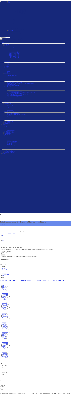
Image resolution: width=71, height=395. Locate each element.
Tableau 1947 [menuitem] (9, 146)
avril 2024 (4, 312)
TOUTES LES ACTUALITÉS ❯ (5, 376)
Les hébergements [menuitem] (8, 123)
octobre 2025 (4, 295)
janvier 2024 (4, 314)
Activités (4, 268)
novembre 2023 (5, 316)
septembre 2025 (5, 296)
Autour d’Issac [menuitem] (7, 134)
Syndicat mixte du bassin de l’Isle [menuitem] (13, 96)
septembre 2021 (5, 345)
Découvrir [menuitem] (4, 124)
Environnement (5, 272)
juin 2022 (4, 335)
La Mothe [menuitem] (8, 140)
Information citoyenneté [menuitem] (15, 32)
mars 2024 (4, 313)
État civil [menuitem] (12, 23)
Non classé (4, 273)
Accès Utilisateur (66, 393)
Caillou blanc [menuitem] (9, 108)
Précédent (3, 235)
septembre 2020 (5, 358)
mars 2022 (4, 338)
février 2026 (4, 292)
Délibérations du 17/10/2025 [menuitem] (20, 10)
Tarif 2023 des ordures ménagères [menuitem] (15, 91)
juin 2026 (4, 287)
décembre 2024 (5, 304)
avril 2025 (4, 300)
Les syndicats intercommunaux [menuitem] (10, 86)
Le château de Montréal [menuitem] (8, 131)
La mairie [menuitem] (12, 4)
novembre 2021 (5, 343)
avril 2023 (4, 324)
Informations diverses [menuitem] (8, 97)
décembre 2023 (5, 315)
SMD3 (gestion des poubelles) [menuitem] (12, 88)
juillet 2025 (4, 297)
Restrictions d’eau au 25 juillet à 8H (9, 370)
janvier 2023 (4, 327)
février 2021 (4, 353)
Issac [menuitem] (9, 2)
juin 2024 (4, 309)
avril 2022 (4, 337)
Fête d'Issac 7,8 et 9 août (6, 238)
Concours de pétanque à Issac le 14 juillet (10, 243)
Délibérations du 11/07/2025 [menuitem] (20, 12)
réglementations (58, 280)
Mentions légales (35, 393)
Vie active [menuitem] (4, 101)
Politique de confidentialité (45, 393)
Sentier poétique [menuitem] (7, 133)
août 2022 (4, 333)
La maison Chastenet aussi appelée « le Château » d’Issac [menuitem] (17, 145)
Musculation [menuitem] (9, 115)
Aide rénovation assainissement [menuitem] (13, 85)
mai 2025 (4, 299)
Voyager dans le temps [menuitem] (11, 130)
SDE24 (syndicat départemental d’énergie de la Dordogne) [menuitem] (18, 93)
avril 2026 (4, 289)
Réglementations (5, 274)
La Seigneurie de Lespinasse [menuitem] (12, 141)
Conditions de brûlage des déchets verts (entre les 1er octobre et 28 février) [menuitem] (27, 34)
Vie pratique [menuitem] (10, 30)
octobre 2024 (4, 306)
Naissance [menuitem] (15, 24)
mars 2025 (4, 302)
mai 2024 (4, 310)
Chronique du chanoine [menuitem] (11, 137)
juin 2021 (4, 348)
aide (1, 280)
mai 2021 (4, 349)
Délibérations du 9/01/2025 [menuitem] (20, 15)
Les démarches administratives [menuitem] (16, 31)
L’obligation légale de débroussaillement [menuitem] (20, 33)
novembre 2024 (5, 305)
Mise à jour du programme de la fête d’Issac (11, 363)
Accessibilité (53, 393)
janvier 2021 (4, 354)
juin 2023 (4, 322)
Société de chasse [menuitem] (10, 107)
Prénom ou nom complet (6, 251)
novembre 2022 (5, 329)
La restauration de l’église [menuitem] (11, 142)
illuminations (50, 280)
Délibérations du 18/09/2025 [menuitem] (20, 11)
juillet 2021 (4, 347)
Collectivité (4, 269)
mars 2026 (4, 290)
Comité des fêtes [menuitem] (10, 105)
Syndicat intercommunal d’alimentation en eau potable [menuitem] (17, 94)
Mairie (9, 233)
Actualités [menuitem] (4, 153)
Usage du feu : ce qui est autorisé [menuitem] (10, 152)
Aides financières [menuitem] (10, 121)
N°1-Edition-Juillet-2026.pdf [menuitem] (18, 29)
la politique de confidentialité (23, 253)
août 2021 (4, 346)
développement (32, 280)
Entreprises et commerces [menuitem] (9, 119)
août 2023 (4, 319)
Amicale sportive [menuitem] (10, 106)
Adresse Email (3, 252)
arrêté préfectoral (9, 280)
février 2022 (4, 339)
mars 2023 (4, 325)
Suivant (3, 240)
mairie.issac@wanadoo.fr (7, 389)
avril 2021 (4, 351)
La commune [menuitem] (13, 3)
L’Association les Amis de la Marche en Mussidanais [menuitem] (16, 114)
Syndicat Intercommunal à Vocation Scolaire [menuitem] (15, 95)
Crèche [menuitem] (14, 20)
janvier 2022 (4, 341)
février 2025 (4, 303)
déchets (27, 280)
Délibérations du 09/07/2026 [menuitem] (20, 7)
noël (52, 280)
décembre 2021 (5, 342)
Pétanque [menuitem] (8, 116)
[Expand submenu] (33, 43)
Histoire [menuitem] (6, 135)
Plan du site (60, 393)
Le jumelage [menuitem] (13, 22)
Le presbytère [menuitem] (9, 143)
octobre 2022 (4, 331)
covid (22, 280)
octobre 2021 (4, 344)
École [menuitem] (14, 19)
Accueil (3, 224)
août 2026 (4, 285)
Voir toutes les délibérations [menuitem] (20, 17)
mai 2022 (4, 336)
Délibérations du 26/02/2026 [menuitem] (20, 9)
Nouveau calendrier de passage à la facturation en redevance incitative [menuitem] (22, 92)
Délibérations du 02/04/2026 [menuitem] (20, 8)
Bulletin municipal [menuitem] (14, 28)
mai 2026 (4, 288)
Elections (4, 270)
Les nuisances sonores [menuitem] (17, 36)
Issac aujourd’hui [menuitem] (10, 129)
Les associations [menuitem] (7, 103)
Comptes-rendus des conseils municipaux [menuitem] (20, 5)
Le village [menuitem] (6, 126)
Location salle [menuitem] (7, 122)
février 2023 (4, 326)
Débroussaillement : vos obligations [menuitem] (11, 151)
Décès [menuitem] (14, 27)
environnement (42, 280)
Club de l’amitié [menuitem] (10, 110)
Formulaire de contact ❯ (4, 391)
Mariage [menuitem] (14, 26)
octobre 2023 (4, 317)
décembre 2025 (5, 293)
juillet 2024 (4, 308)
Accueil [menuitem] (9, 1)
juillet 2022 (4, 334)
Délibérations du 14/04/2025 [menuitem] (20, 14)
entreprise (35, 280)
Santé (14, 233)
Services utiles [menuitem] (13, 18)
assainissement (17, 280)
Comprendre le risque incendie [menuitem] (10, 150)
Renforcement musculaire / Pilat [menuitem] (13, 113)
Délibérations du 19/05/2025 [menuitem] (20, 13)
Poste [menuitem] (14, 21)
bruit (20, 280)
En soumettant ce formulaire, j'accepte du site (16, 253)
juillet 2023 (4, 320)
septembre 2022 (5, 332)
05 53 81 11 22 (4, 388)
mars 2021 (4, 352)
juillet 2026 (4, 286)
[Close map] (0, 214)
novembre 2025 (5, 294)
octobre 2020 (4, 357)
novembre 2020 (5, 356)
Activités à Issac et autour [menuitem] (9, 111)
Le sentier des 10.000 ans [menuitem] (9, 132)
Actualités (4, 225)
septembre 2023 (5, 318)
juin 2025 (4, 298)
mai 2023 (4, 323)
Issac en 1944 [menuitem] (9, 144)
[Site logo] (1, 2)
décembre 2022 (5, 328)
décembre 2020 (5, 355)
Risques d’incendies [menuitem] (5, 147)
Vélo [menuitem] (7, 117)
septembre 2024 (5, 307)
